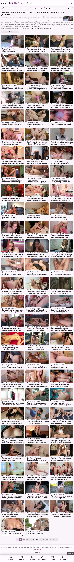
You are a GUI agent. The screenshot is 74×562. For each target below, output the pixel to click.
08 (43, 539)
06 (37, 539)
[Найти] (71, 3)
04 (30, 539)
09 (47, 539)
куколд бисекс (50, 8)
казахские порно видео (34, 28)
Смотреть (11, 3)
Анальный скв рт (64, 8)
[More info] (22, 46)
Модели (63, 559)
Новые (4, 32)
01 (20, 539)
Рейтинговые (13, 32)
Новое (21, 559)
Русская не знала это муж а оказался (15, 8)
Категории (42, 559)
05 (33, 539)
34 (53, 539)
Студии (52, 559)
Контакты (37, 552)
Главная (11, 559)
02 (24, 539)
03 (27, 539)
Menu (69, 553)
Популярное (32, 559)
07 (40, 539)
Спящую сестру (37, 8)
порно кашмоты (48, 28)
